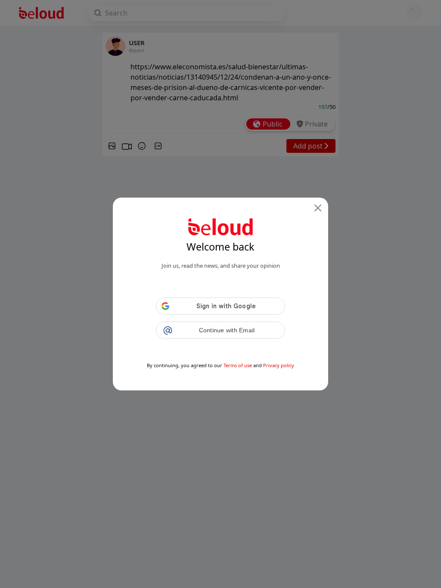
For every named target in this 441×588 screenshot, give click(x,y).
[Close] (318, 208)
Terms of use (238, 365)
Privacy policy (278, 365)
